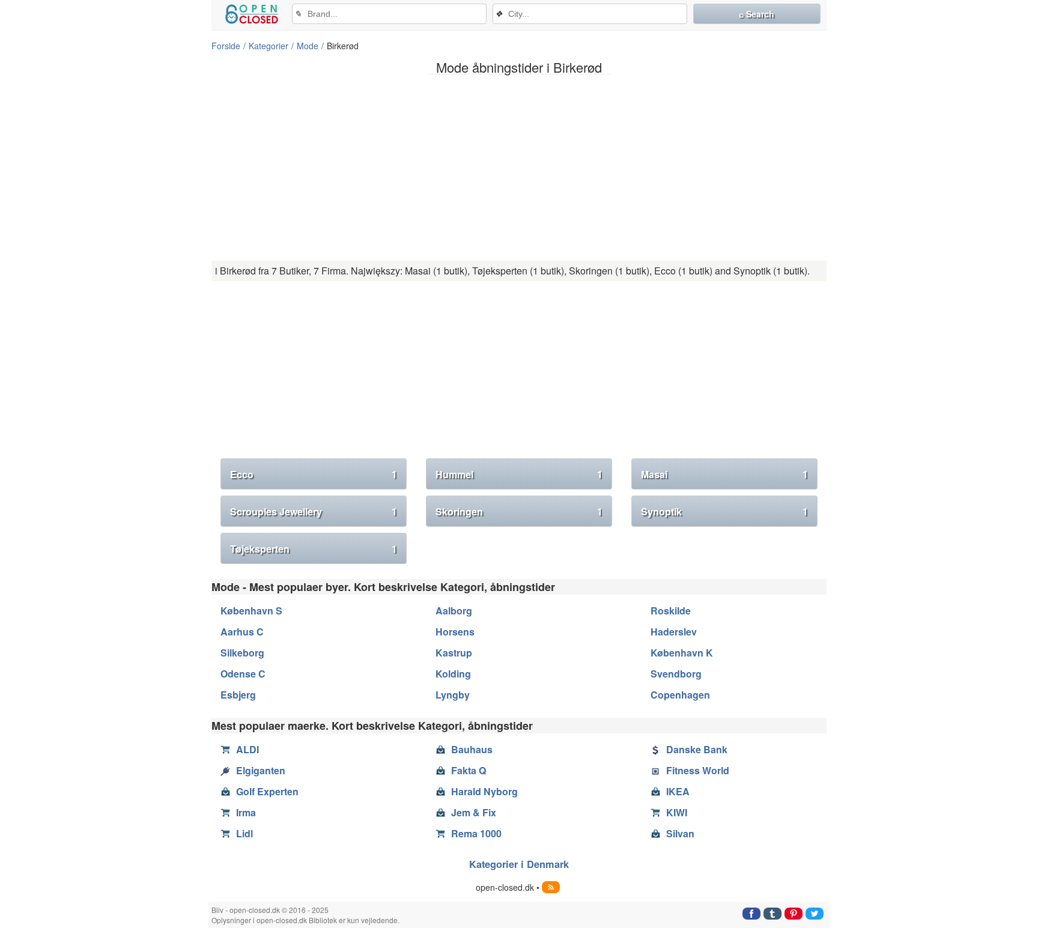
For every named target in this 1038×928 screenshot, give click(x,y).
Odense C (243, 674)
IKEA (678, 791)
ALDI (247, 749)
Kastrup (454, 653)
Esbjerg (238, 695)
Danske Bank (696, 749)
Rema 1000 (476, 833)
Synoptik (724, 511)
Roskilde (671, 610)
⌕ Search (756, 14)
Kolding (453, 674)
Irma (246, 812)
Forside (225, 46)
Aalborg (454, 610)
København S (251, 610)
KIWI (676, 812)
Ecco (313, 474)
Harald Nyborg (484, 791)
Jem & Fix (473, 812)
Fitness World (697, 770)
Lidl (244, 833)
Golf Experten (267, 791)
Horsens (455, 631)
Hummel (519, 474)
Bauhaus (472, 749)
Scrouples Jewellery (313, 511)
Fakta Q (468, 770)
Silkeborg (242, 653)
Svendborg (676, 674)
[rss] (551, 887)
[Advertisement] (519, 167)
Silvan (680, 833)
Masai (724, 474)
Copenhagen (680, 695)
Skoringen (519, 511)
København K (682, 653)
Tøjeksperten (313, 549)
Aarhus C (242, 631)
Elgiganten (260, 770)
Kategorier (268, 46)
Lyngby (453, 695)
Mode (307, 46)
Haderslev (674, 631)
